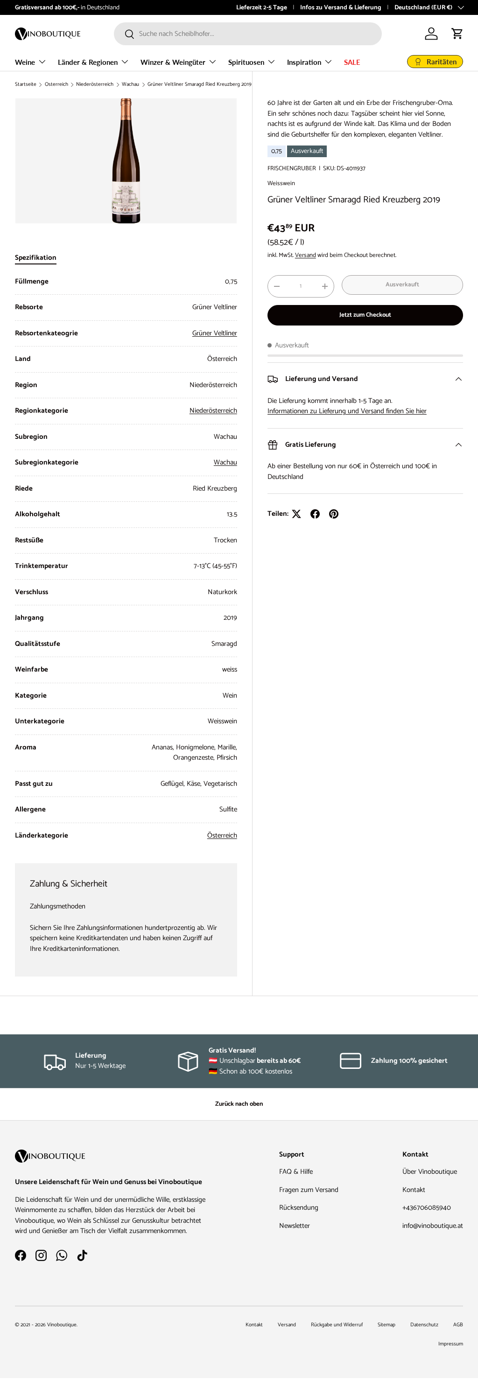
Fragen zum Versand (308, 1190)
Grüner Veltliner (214, 333)
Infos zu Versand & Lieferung (340, 7)
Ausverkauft (402, 284)
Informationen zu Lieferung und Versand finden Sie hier (347, 411)
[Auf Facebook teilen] (315, 514)
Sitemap (386, 1325)
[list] (126, 160)
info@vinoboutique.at (432, 1226)
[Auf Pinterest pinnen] (333, 514)
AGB (458, 1325)
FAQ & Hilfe (296, 1172)
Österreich (56, 84)
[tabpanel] (126, 559)
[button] (457, 33)
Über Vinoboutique (429, 1172)
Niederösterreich (94, 84)
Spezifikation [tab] (35, 257)
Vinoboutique (62, 1325)
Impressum (450, 1344)
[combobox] (248, 33)
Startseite (25, 84)
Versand (305, 255)
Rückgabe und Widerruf (337, 1325)
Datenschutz (424, 1325)
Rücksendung (298, 1207)
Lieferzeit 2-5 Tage (261, 7)
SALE (352, 62)
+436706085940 (426, 1207)
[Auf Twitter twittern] (296, 514)
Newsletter (294, 1226)
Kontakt (413, 1190)
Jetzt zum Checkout (365, 315)
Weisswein (281, 183)
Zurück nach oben (239, 1104)
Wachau (130, 84)
